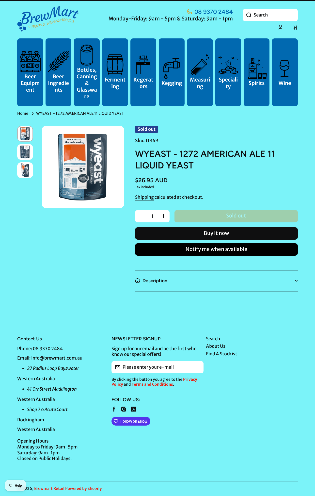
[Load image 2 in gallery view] (25, 152)
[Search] (247, 15)
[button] (295, 27)
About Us (215, 346)
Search (213, 339)
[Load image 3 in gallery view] (25, 170)
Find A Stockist (221, 354)
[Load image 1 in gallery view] (25, 134)
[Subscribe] (197, 367)
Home (22, 113)
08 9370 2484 (213, 11)
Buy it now (216, 233)
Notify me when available (216, 249)
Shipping (144, 197)
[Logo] (48, 19)
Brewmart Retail (49, 488)
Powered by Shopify (83, 488)
